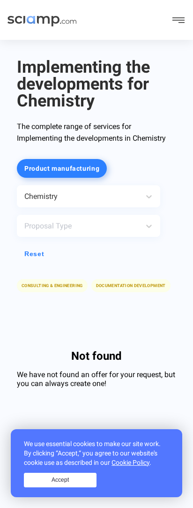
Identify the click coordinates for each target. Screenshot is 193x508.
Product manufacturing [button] (61, 168)
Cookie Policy (130, 462)
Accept (60, 480)
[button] (131, 285)
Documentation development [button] (131, 285)
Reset (34, 254)
